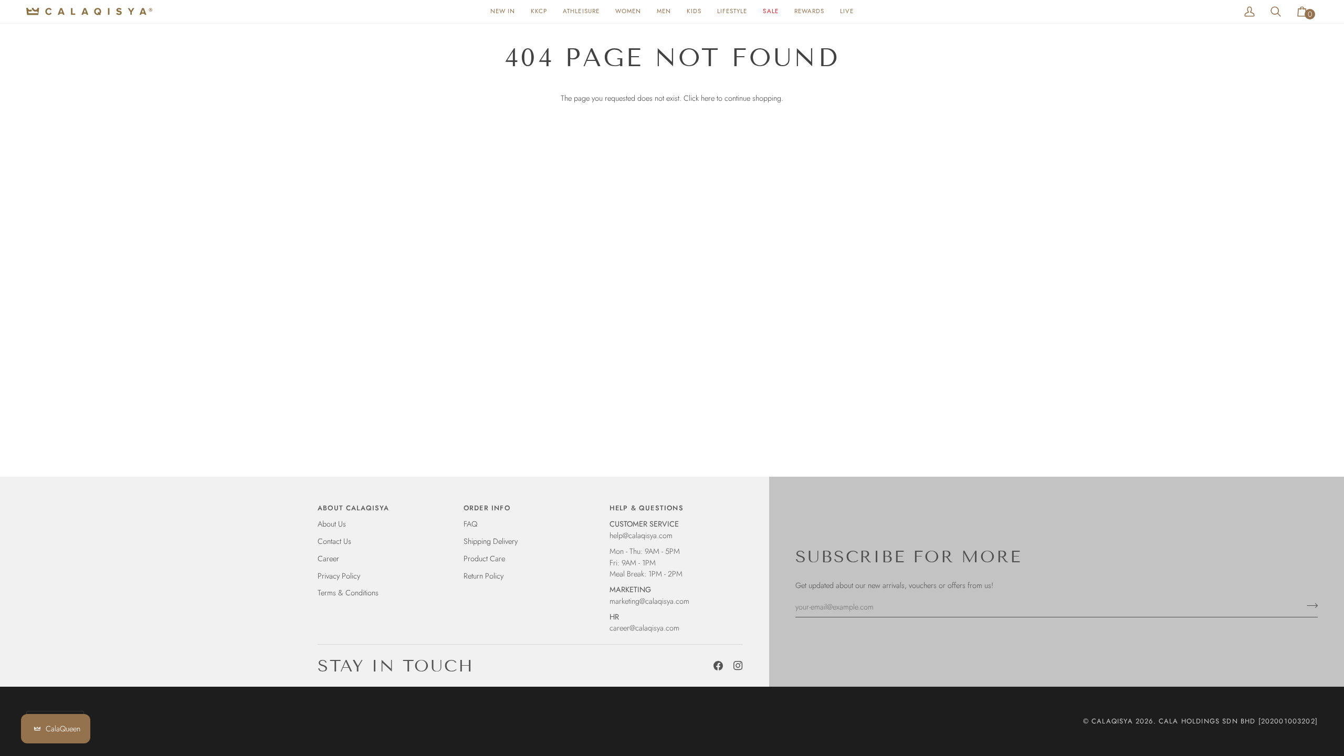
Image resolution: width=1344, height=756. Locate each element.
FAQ (470, 523)
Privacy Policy (339, 575)
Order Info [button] (487, 508)
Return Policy (483, 575)
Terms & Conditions (348, 592)
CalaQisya (1112, 721)
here (708, 97)
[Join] (1309, 605)
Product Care (484, 558)
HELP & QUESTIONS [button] (647, 508)
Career (328, 558)
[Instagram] (738, 665)
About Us (332, 523)
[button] (628, 11)
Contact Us (334, 541)
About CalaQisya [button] (354, 508)
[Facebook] (718, 665)
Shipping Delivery (491, 541)
